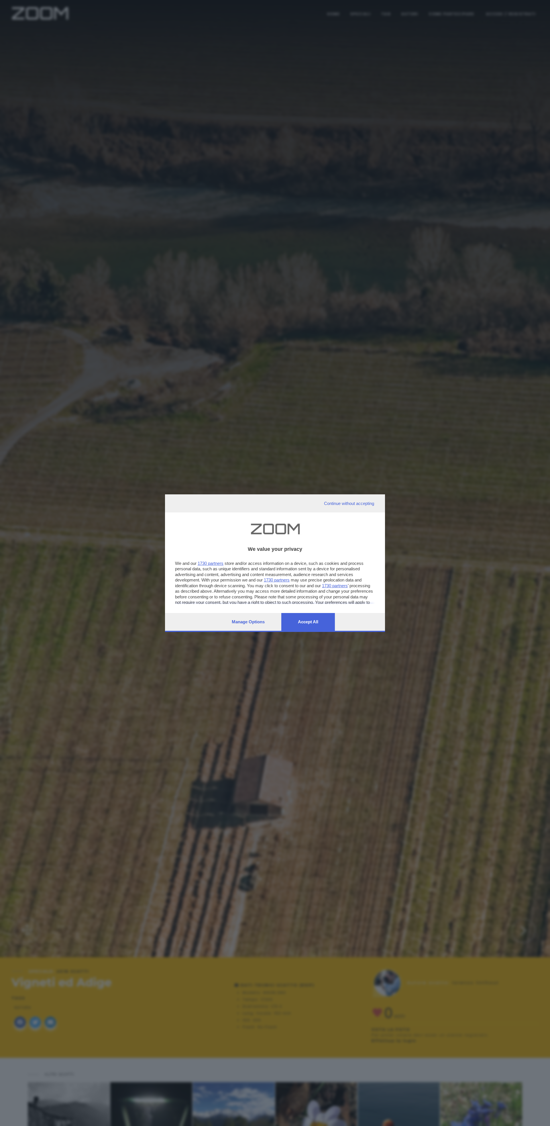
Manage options (248, 621)
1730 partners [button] (210, 563)
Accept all (308, 621)
